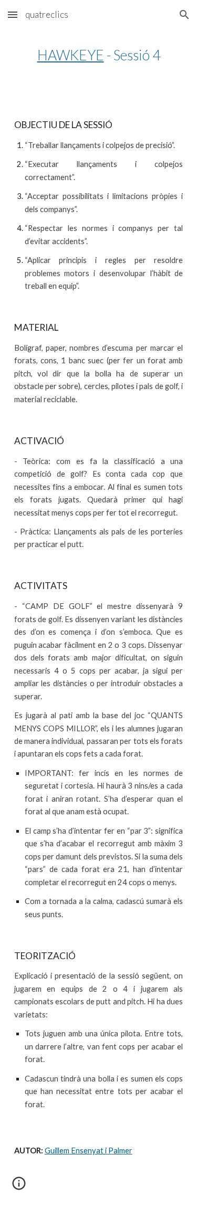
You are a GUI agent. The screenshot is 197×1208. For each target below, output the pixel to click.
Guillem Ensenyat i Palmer (88, 1150)
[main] (99, 55)
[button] (12, 14)
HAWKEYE (70, 55)
